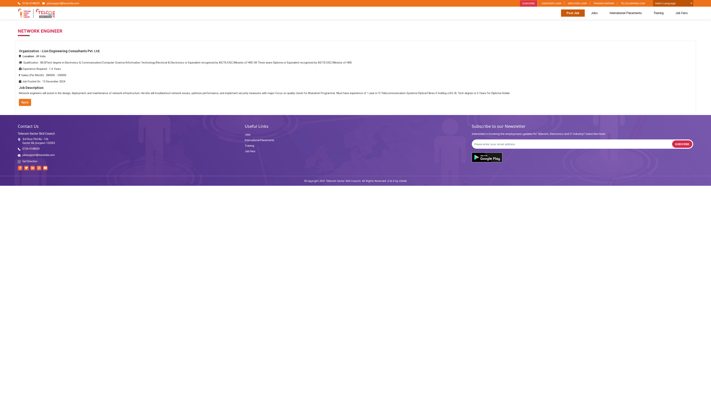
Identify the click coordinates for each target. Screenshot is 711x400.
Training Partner (603, 3)
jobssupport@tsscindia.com (62, 3)
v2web (403, 180)
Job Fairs (681, 13)
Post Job (573, 13)
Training (659, 13)
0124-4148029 (31, 3)
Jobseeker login (551, 3)
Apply (25, 102)
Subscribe (528, 3)
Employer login (577, 3)
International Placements (626, 13)
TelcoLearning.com (633, 3)
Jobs (594, 13)
